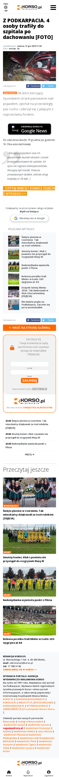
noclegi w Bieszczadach (30, 721)
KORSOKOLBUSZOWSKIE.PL (30, 699)
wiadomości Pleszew (15, 734)
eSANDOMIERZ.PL (12, 709)
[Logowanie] (48, 772)
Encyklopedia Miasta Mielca (39, 709)
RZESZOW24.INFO (44, 702)
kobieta (7, 731)
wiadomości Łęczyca (23, 747)
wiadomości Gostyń (14, 724)
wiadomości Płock (26, 741)
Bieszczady (9, 721)
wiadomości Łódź (29, 737)
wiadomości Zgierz (25, 744)
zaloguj (29, 380)
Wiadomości (10, 93)
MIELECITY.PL (26, 702)
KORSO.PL (8, 699)
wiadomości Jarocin (38, 724)
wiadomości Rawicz (24, 731)
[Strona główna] (9, 772)
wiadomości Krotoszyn (38, 728)
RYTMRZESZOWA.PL (37, 705)
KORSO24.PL (9, 702)
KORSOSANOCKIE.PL (13, 705)
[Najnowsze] (28, 772)
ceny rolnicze (45, 731)
